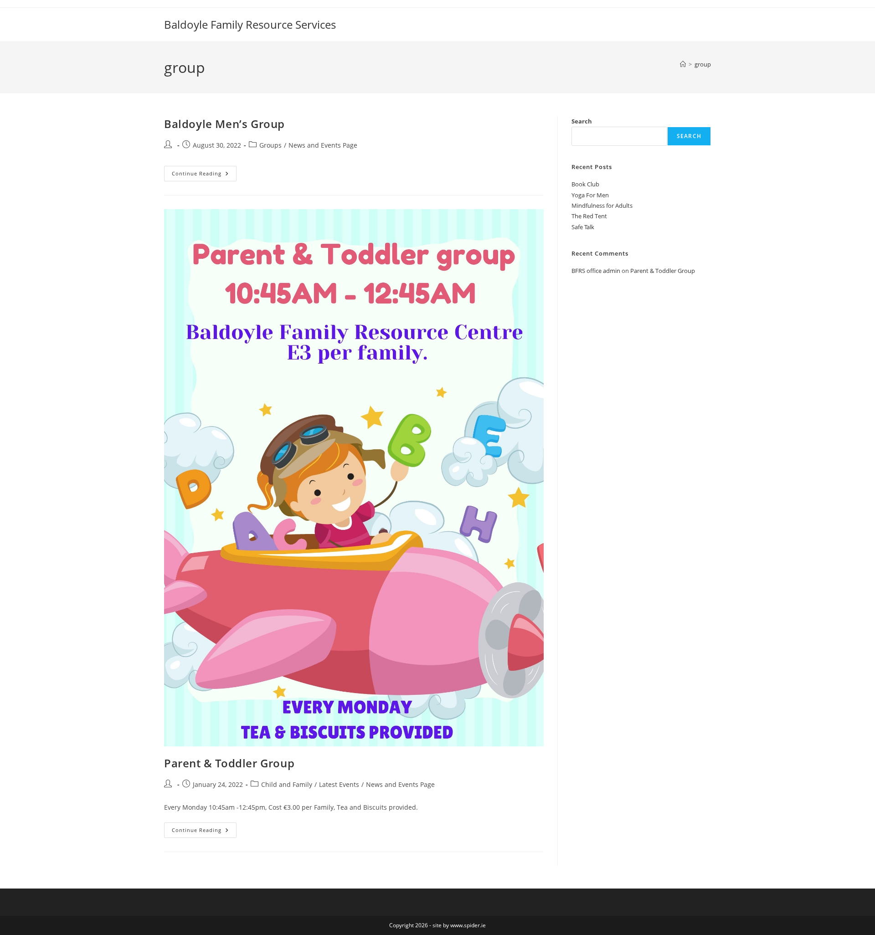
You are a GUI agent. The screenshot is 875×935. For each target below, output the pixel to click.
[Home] (683, 64)
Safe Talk (582, 227)
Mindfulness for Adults (602, 205)
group (703, 64)
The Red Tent (589, 216)
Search (581, 121)
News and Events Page (322, 145)
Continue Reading (204, 175)
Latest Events (339, 784)
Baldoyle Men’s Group (224, 123)
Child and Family (286, 784)
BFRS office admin (595, 271)
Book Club (585, 184)
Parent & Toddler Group (229, 763)
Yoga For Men (590, 195)
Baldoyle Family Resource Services (250, 24)
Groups (270, 145)
